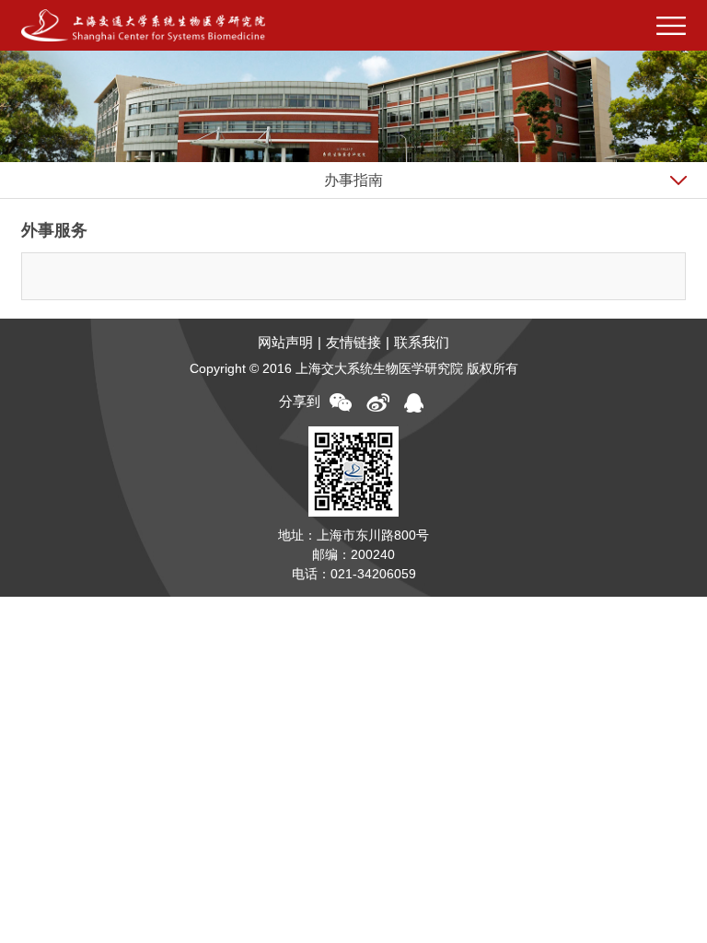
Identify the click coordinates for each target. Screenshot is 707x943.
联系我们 (421, 342)
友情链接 (353, 342)
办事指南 (353, 180)
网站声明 (285, 342)
